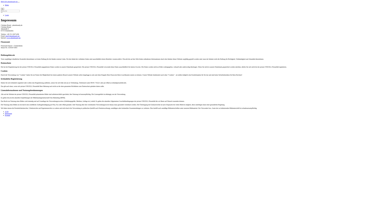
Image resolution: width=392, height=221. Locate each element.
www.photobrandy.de (14, 38)
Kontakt (7, 115)
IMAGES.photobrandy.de (9, 2)
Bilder (7, 5)
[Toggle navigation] (19, 2)
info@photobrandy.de (12, 36)
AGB (6, 112)
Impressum (8, 113)
